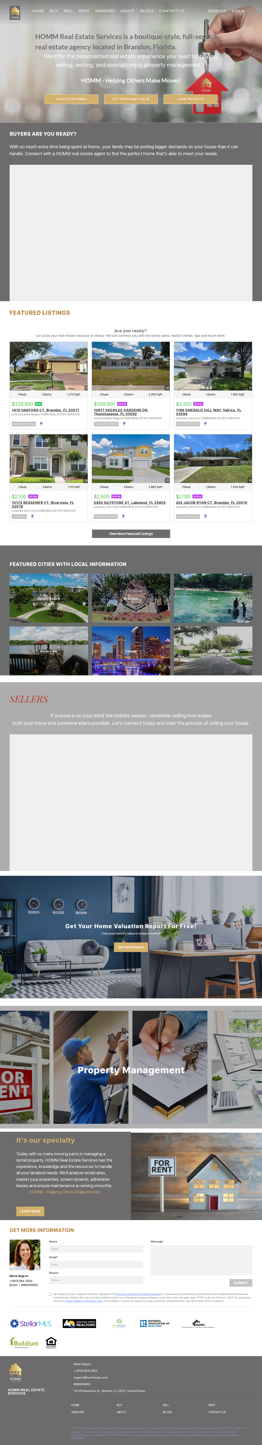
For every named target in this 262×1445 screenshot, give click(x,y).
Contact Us (172, 11)
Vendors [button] (105, 11)
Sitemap (233, 1435)
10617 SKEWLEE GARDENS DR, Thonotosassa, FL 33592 (121, 412)
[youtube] (33, 1429)
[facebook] (10, 1429)
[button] (76, 1406)
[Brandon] (131, 598)
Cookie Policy (178, 1435)
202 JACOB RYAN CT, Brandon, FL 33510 (211, 503)
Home (38, 11)
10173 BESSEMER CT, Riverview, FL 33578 (43, 504)
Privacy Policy (96, 1301)
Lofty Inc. (89, 1435)
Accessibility (78, 1437)
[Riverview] (49, 651)
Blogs (147, 11)
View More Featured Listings (131, 534)
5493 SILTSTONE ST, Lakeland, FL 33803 (130, 503)
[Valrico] (213, 651)
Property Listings (218, 1435)
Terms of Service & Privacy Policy (151, 1435)
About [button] (127, 11)
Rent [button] (84, 11)
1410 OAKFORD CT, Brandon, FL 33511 (45, 410)
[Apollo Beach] (49, 598)
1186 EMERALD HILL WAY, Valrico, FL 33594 (208, 412)
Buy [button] (54, 11)
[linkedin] (18, 1429)
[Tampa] (131, 651)
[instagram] (26, 1429)
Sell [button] (68, 11)
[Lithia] (213, 598)
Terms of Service (74, 1301)
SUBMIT (241, 1283)
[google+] (41, 1429)
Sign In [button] (238, 11)
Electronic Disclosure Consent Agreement (139, 1294)
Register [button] (217, 11)
